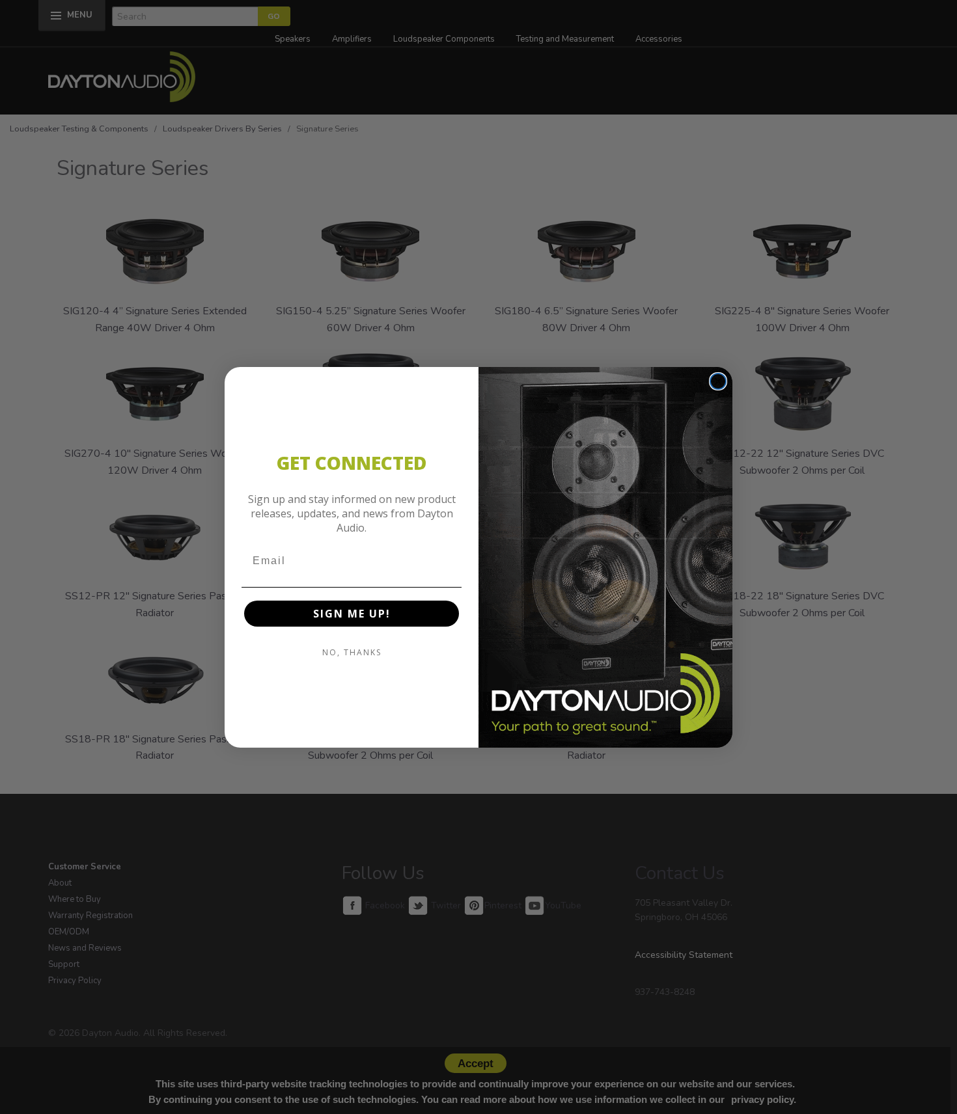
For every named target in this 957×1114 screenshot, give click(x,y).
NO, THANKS (351, 652)
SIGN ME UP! (352, 613)
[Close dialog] (718, 381)
